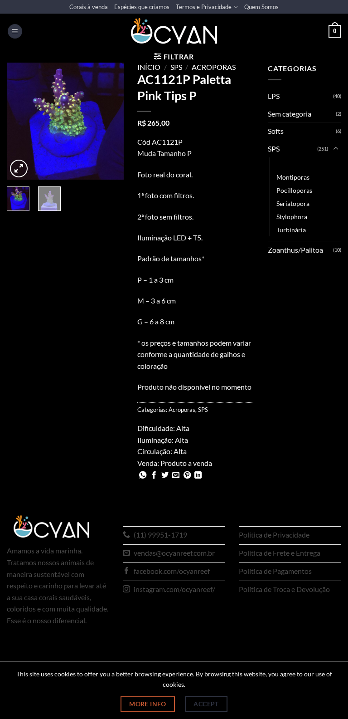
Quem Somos (261, 6)
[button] (15, 31)
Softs (276, 131)
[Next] (110, 121)
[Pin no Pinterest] (187, 475)
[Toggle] (335, 148)
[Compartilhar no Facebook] (154, 475)
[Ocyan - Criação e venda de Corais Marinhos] (174, 31)
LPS (274, 96)
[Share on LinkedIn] (198, 475)
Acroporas (214, 67)
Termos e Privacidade (204, 6)
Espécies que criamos (141, 6)
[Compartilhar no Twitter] (165, 475)
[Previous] (20, 121)
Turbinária (291, 230)
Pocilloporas (294, 190)
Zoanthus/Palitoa (295, 249)
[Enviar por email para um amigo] (175, 475)
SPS (176, 67)
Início (148, 67)
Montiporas (292, 177)
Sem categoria (289, 113)
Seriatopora (292, 203)
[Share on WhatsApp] (142, 475)
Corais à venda (88, 6)
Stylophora (291, 216)
